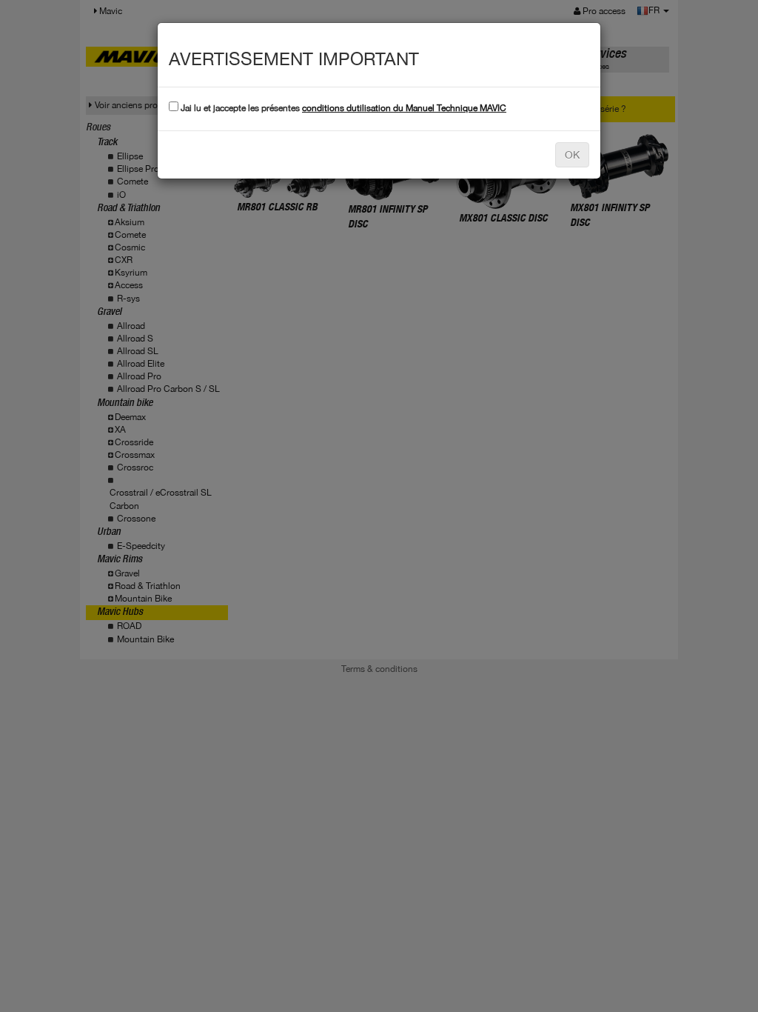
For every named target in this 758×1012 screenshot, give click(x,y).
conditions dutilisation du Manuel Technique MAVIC (404, 108)
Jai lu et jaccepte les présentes (342, 108)
